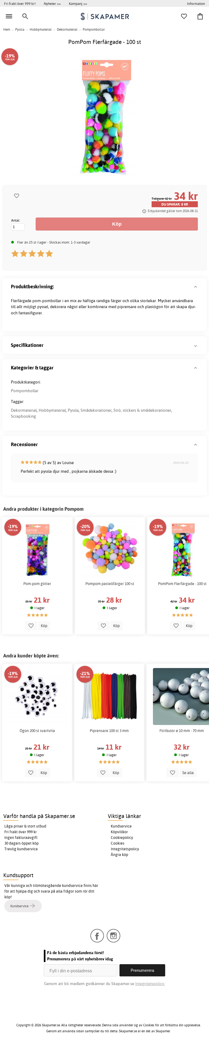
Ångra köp (119, 854)
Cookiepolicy (122, 837)
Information (196, 3)
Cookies (117, 843)
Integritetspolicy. (150, 983)
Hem (6, 29)
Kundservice (121, 826)
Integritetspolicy (125, 848)
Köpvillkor (119, 831)
